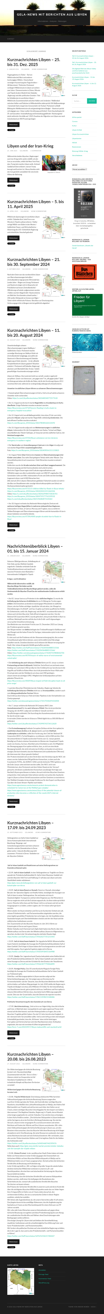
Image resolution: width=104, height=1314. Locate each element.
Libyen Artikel (77, 130)
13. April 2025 (12, 211)
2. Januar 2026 (13, 69)
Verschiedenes (77, 155)
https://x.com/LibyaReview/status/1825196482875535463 (29, 499)
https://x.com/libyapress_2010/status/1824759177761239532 (31, 496)
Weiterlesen (13, 124)
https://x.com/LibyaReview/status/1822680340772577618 (34, 398)
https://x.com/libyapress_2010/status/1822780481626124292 (31, 423)
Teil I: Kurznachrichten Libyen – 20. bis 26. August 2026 (84, 63)
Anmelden (42, 1270)
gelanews (25, 69)
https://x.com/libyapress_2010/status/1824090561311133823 (35, 450)
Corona (74, 121)
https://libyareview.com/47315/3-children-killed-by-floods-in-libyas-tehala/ (35, 488)
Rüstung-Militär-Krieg (80, 151)
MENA (74, 143)
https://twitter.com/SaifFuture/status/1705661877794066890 (31, 964)
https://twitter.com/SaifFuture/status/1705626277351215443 (31, 937)
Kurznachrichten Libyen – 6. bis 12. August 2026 (84, 84)
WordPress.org (44, 1283)
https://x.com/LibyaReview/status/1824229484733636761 (34, 494)
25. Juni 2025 (12, 151)
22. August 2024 (13, 340)
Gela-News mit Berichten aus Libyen (52, 14)
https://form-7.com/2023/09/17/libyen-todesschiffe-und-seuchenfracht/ (34, 1027)
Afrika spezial (76, 117)
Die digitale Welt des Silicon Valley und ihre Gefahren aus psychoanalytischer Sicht (84, 71)
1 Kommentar (35, 151)
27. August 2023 (13, 1064)
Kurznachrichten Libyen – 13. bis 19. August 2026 (83, 78)
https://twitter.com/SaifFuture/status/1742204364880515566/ (31, 650)
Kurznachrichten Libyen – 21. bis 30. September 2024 (33, 262)
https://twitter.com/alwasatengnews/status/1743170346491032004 (33, 701)
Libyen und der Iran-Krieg (30, 146)
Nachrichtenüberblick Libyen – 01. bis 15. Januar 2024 (35, 548)
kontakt (10, 39)
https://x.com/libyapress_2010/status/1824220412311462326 (31, 491)
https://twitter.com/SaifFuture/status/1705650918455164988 (31, 952)
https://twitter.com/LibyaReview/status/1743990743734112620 (31, 724)
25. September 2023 (15, 832)
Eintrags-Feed (43, 1274)
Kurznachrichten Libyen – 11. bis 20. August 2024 (33, 333)
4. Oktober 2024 (13, 269)
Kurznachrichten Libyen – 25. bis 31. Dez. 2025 (33, 62)
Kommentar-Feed (45, 1278)
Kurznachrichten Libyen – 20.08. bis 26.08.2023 (30, 1056)
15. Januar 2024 (13, 556)
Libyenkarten (76, 138)
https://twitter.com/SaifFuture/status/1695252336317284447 (31, 1236)
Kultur (74, 126)
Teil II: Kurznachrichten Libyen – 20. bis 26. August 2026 (83, 57)
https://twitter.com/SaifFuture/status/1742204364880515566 (35, 648)
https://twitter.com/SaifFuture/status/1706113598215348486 (31, 997)
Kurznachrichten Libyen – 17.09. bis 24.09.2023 (30, 825)
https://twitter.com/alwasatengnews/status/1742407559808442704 (38, 653)
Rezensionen (76, 147)
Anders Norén (83, 1307)
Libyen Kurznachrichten (80, 134)
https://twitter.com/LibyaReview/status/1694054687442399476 (31, 1143)
